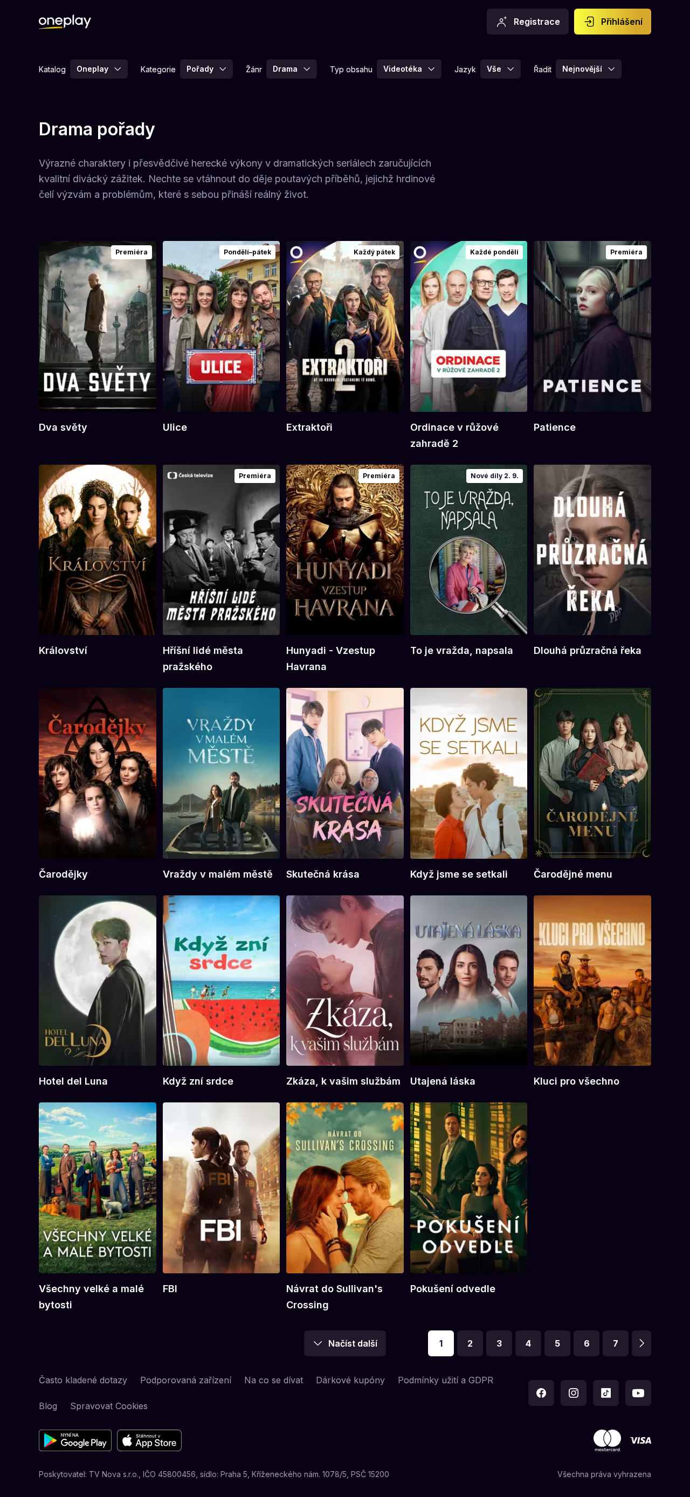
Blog (48, 1406)
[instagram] (573, 1393)
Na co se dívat (273, 1380)
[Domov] (65, 21)
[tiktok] (606, 1393)
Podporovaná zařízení (185, 1380)
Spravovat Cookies (109, 1406)
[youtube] (638, 1393)
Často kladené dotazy (83, 1380)
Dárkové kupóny (350, 1380)
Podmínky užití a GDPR (445, 1380)
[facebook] (541, 1393)
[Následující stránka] (641, 1343)
